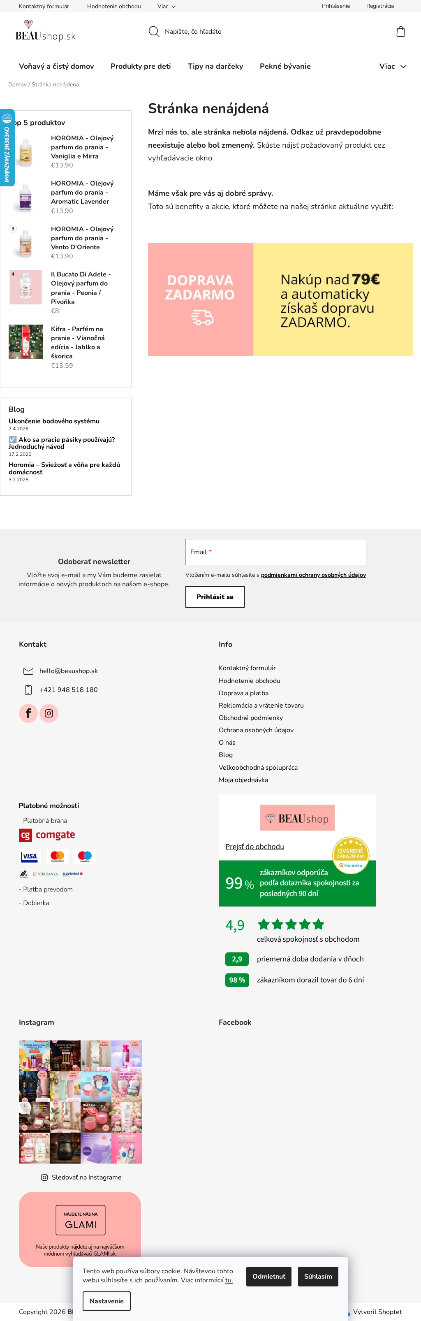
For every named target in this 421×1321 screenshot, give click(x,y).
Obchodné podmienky (251, 717)
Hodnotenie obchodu (114, 6)
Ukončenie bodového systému (54, 421)
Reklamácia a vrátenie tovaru (261, 705)
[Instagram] (48, 713)
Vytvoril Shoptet (377, 1311)
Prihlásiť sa (215, 596)
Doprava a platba (243, 693)
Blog (226, 754)
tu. (229, 1280)
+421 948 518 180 (68, 689)
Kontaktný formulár (44, 6)
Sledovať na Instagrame (87, 1177)
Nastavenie (107, 1301)
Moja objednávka (243, 780)
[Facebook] (28, 713)
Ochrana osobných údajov (256, 730)
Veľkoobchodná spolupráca (258, 767)
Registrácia (380, 6)
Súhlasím (318, 1276)
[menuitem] (56, 66)
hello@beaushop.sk (68, 671)
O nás (227, 742)
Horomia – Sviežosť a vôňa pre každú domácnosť (64, 469)
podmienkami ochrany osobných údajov (313, 575)
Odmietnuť (268, 1276)
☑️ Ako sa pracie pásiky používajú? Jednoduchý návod (62, 443)
